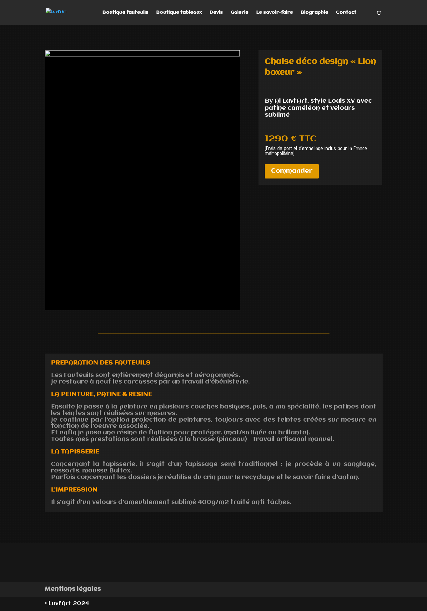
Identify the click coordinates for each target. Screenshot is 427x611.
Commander (292, 171)
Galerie (240, 12)
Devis (216, 12)
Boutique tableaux (179, 12)
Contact (346, 12)
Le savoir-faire (274, 12)
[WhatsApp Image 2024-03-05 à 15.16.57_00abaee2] (142, 55)
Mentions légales (73, 589)
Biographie (314, 12)
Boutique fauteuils (125, 12)
